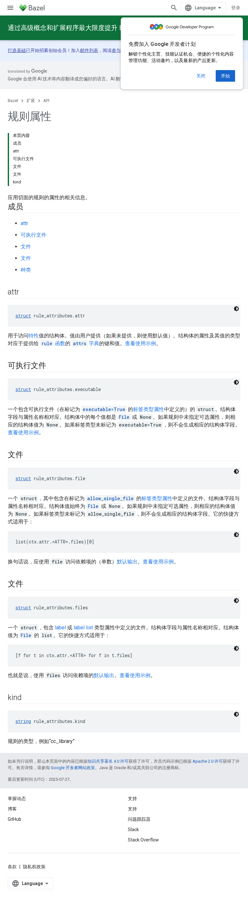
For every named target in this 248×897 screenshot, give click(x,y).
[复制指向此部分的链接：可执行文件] (52, 366)
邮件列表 (89, 50)
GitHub (14, 819)
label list (83, 627)
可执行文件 (33, 235)
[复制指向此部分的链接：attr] (25, 292)
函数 (53, 343)
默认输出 (127, 562)
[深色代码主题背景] (236, 309)
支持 (132, 808)
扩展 (30, 100)
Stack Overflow (143, 839)
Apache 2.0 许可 (207, 761)
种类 (26, 270)
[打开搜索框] (174, 8)
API (46, 100)
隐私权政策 (34, 866)
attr (24, 223)
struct (23, 316)
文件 (26, 246)
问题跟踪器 (139, 819)
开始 (225, 75)
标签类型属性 (148, 409)
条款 (12, 866)
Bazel (13, 100)
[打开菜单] (10, 7)
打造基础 (17, 50)
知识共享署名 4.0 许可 (108, 761)
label (60, 627)
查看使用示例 (140, 343)
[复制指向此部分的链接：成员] (29, 207)
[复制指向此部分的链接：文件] (29, 455)
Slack (133, 829)
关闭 (200, 75)
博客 (12, 808)
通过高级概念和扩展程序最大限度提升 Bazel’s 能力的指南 (90, 28)
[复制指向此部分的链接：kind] (28, 698)
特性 (33, 336)
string (23, 721)
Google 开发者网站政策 (73, 767)
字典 (86, 343)
